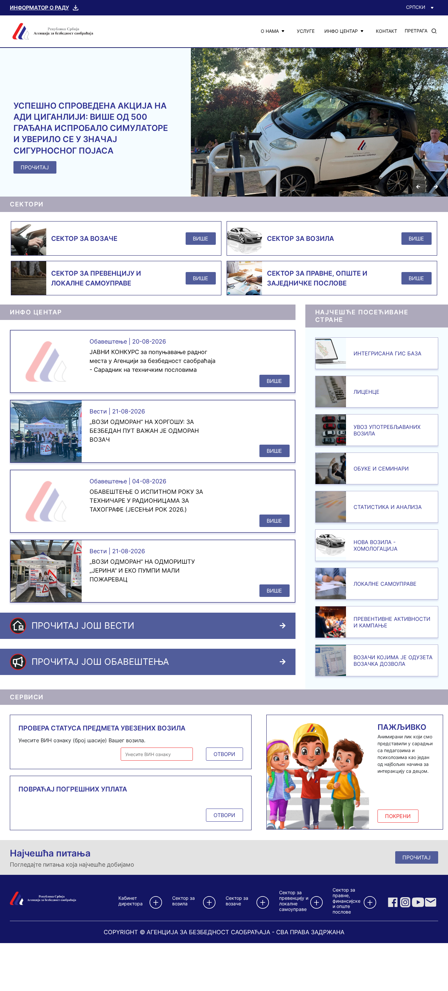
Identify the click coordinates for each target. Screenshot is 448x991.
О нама (270, 31)
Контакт (386, 31)
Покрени (398, 816)
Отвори (224, 754)
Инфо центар (341, 31)
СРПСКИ (415, 7)
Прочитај (416, 857)
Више (200, 238)
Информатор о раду (39, 7)
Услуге (306, 31)
